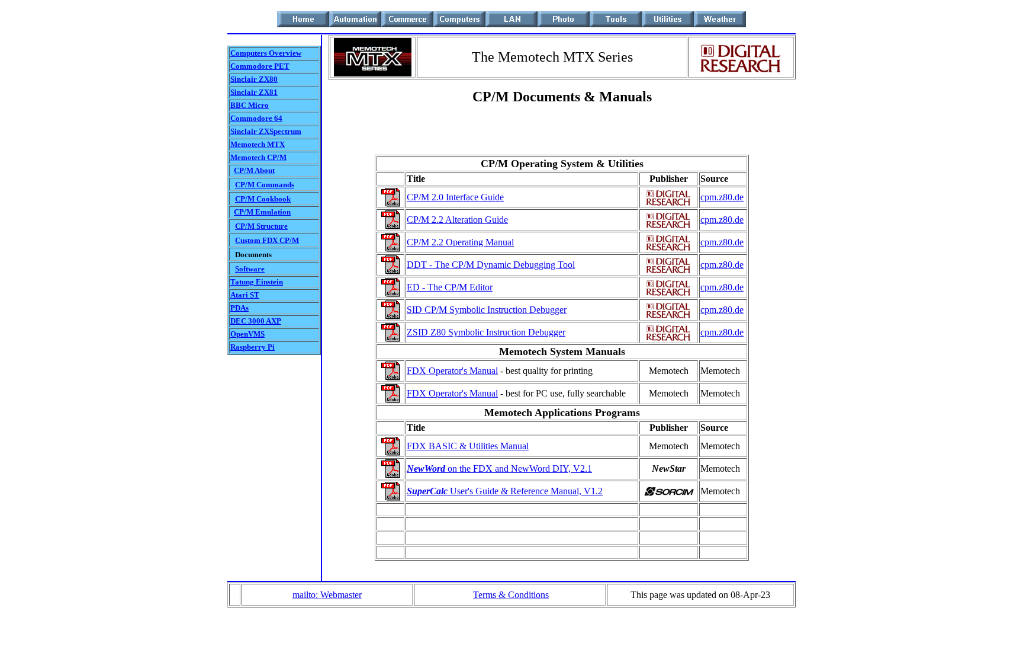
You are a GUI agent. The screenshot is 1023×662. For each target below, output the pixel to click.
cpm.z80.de (722, 197)
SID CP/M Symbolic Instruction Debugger (487, 310)
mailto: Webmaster (327, 595)
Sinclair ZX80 (254, 79)
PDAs (239, 307)
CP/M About (254, 170)
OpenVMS (247, 334)
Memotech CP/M (258, 157)
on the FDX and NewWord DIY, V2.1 (499, 468)
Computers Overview (265, 53)
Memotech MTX (257, 144)
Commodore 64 (256, 118)
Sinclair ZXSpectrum (265, 131)
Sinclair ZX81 (254, 92)
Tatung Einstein (256, 281)
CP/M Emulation (262, 211)
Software (250, 268)
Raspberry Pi (252, 347)
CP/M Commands (264, 184)
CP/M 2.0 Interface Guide (455, 197)
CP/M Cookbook (263, 198)
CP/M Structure (261, 226)
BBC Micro (249, 105)
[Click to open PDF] (390, 204)
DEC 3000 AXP (255, 320)
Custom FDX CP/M (267, 240)
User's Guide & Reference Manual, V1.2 (525, 491)
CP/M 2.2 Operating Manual (460, 242)
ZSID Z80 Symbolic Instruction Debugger (486, 332)
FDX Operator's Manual (452, 371)
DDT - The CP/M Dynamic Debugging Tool (491, 265)
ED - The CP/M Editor (450, 287)
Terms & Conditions (511, 595)
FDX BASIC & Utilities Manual (468, 446)
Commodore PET (259, 66)
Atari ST (244, 294)
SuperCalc (427, 491)
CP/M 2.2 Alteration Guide (457, 220)
